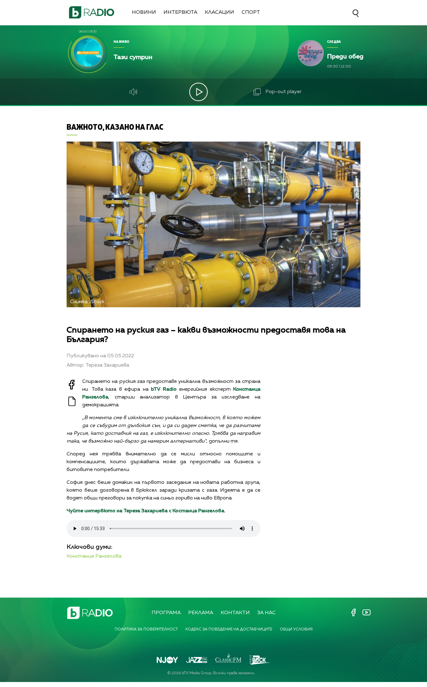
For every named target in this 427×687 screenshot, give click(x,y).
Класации (219, 12)
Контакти (235, 612)
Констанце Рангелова (94, 556)
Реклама (200, 612)
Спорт (251, 12)
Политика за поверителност (146, 629)
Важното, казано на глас (115, 127)
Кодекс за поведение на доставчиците (228, 629)
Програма (166, 612)
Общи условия (296, 629)
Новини (144, 12)
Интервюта (180, 12)
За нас (266, 612)
